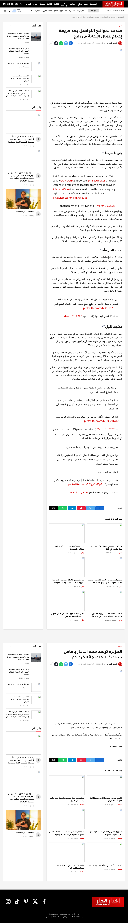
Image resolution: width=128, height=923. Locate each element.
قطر (86, 4)
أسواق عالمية (35, 10)
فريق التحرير (112, 43)
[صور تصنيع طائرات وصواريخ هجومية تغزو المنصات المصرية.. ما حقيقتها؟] (66, 567)
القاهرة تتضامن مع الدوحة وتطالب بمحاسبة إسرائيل (69, 867)
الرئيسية (93, 4)
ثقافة (49, 4)
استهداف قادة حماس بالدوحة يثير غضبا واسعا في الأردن (67, 799)
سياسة (72, 4)
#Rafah (57, 189)
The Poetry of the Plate (24, 212)
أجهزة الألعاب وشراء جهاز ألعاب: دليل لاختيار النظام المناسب (19, 51)
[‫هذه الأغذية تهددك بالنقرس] (36, 66)
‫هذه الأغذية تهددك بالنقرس (18, 64)
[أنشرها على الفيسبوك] (71, 43)
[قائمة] (5, 10)
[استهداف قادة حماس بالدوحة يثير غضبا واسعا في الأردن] (66, 785)
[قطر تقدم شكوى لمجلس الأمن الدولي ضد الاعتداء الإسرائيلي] (66, 601)
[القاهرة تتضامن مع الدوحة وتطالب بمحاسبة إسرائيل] (66, 852)
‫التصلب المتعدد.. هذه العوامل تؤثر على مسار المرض (20, 78)
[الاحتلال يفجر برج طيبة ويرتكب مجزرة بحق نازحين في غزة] (104, 533)
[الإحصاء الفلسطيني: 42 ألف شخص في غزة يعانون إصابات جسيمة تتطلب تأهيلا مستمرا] (36, 94)
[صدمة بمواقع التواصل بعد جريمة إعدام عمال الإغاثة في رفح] (85, 73)
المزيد (28, 4)
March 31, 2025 (73, 316)
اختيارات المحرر (58, 10)
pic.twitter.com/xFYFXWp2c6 (70, 197)
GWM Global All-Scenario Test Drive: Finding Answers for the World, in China (18, 36)
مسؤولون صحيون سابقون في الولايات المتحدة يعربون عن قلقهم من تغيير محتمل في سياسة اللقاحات (21, 177)
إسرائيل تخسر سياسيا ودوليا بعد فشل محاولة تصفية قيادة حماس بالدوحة (66, 833)
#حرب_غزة (80, 10)
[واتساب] (61, 43)
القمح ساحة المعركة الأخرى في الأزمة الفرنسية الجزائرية (106, 799)
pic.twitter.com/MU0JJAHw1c (101, 421)
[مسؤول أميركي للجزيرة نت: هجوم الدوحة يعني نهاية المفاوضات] (104, 819)
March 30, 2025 (106, 206)
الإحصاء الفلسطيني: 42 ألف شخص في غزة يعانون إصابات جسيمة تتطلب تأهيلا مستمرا (17, 93)
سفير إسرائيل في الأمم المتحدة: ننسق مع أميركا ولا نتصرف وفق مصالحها (105, 581)
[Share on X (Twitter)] (66, 43)
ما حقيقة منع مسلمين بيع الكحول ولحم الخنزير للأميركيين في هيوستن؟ (106, 615)
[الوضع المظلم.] (20, 4)
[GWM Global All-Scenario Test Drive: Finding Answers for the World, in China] (36, 36)
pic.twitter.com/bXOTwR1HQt (100, 308)
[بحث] (8, 10)
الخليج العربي (47, 10)
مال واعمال (64, 4)
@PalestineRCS (97, 180)
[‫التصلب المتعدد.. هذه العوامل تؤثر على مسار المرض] (36, 79)
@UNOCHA (67, 180)
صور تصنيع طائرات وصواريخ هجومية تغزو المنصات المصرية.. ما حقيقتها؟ (68, 581)
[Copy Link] (56, 43)
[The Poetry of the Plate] (23, 199)
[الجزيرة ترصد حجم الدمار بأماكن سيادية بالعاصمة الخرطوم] (85, 694)
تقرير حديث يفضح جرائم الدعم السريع (105, 866)
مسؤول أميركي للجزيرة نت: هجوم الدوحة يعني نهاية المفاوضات (104, 833)
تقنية (56, 4)
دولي (80, 4)
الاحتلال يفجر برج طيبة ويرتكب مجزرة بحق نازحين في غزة (106, 548)
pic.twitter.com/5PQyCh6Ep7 (85, 484)
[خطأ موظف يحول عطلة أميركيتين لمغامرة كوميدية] (66, 533)
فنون (35, 4)
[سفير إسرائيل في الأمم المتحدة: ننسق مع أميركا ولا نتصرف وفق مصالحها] (104, 567)
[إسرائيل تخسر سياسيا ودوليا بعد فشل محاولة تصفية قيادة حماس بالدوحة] (66, 819)
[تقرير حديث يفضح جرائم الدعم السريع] (104, 852)
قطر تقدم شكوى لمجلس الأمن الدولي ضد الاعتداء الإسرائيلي (67, 615)
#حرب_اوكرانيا (70, 10)
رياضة (42, 4)
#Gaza (66, 189)
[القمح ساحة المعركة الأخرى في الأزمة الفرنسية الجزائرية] (104, 785)
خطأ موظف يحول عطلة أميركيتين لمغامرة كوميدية (69, 548)
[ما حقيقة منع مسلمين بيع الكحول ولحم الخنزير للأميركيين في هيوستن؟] (104, 601)
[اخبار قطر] (113, 4)
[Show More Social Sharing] (51, 43)
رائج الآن (93, 10)
